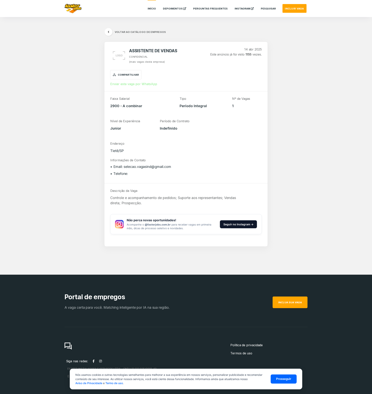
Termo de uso (114, 383)
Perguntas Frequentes (210, 8)
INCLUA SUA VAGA (290, 302)
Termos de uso (241, 353)
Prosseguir (283, 379)
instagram (243, 8)
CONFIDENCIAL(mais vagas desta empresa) (147, 59)
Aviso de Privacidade (88, 383)
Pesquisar (268, 8)
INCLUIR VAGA (294, 8)
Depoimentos (173, 8)
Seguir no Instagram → (238, 224)
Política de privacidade (246, 345)
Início (152, 8)
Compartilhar (128, 74)
